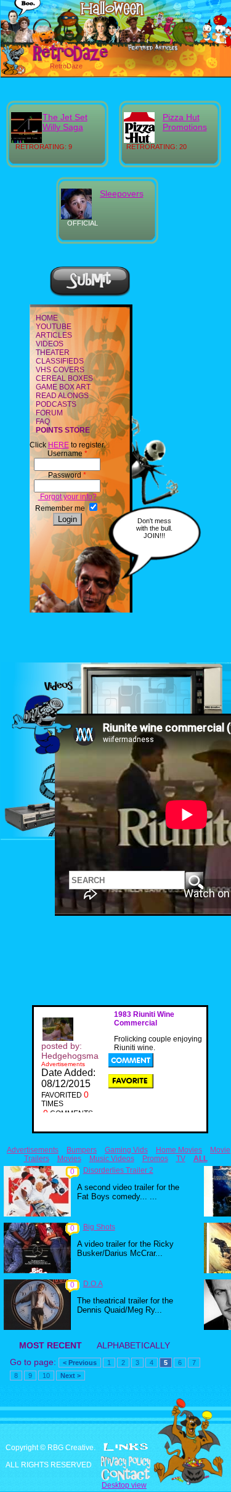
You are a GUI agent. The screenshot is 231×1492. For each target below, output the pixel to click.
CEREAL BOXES (64, 378)
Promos (155, 1158)
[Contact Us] (115, 1475)
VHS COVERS (60, 369)
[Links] (125, 1447)
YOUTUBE (53, 326)
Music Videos (111, 1158)
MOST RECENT (50, 1345)
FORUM (49, 413)
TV (180, 1158)
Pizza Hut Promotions (185, 122)
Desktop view (124, 1485)
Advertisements (33, 1150)
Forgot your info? (67, 496)
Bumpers (82, 1150)
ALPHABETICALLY (133, 1345)
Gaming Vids (126, 1150)
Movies (69, 1158)
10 (46, 1375)
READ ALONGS (62, 395)
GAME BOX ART (63, 387)
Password (67, 475)
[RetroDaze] (57, 59)
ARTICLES (54, 335)
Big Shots (99, 1227)
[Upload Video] (90, 294)
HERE (58, 445)
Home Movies (179, 1150)
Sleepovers (122, 193)
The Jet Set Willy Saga (65, 122)
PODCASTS (56, 404)
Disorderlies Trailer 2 (118, 1170)
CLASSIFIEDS (60, 361)
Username (67, 453)
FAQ (43, 421)
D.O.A (93, 1283)
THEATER (53, 352)
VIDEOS (49, 344)
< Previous (80, 1362)
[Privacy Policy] (115, 1462)
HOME (47, 318)
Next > (70, 1375)
